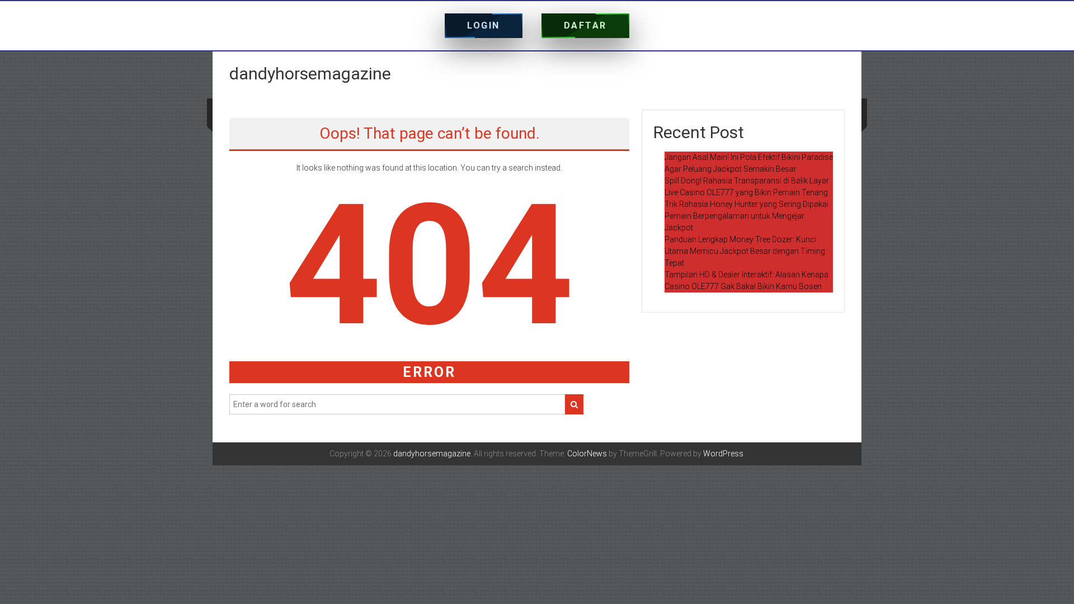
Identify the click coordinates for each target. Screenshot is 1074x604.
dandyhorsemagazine (310, 73)
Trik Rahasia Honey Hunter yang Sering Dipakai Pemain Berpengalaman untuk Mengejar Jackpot (746, 216)
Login (483, 25)
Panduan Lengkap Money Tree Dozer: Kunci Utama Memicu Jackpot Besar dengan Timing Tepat (745, 251)
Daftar (585, 25)
